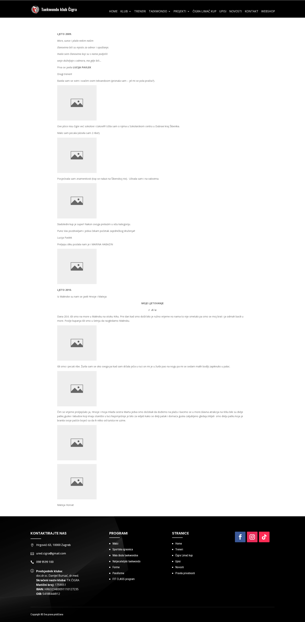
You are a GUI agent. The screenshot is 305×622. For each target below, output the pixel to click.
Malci (115, 543)
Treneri (140, 11)
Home (113, 11)
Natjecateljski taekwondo (126, 561)
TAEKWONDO (158, 11)
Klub (124, 11)
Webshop (268, 11)
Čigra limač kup (204, 11)
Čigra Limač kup (184, 555)
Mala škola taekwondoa (125, 555)
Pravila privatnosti (185, 573)
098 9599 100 (44, 562)
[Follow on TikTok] (264, 537)
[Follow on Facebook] (240, 537)
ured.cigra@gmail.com (51, 553)
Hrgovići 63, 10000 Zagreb (53, 545)
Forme (116, 567)
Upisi (222, 11)
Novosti (235, 11)
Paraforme (118, 573)
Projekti (180, 11)
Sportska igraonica (122, 549)
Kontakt (251, 11)
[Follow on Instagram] (252, 537)
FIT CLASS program (123, 579)
